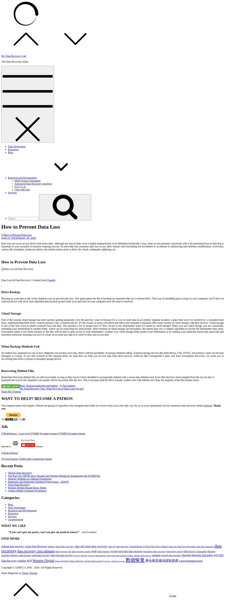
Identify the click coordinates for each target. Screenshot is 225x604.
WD (29, 560)
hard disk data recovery (130, 551)
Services (12, 192)
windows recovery (118, 561)
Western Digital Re (62, 561)
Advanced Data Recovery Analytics (33, 183)
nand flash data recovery (61, 555)
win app (107, 561)
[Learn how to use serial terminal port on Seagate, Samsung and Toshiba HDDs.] (35, 459)
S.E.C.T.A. (20, 186)
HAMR (114, 551)
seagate (156, 555)
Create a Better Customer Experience (27, 490)
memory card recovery (20, 555)
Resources (13, 149)
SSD (216, 555)
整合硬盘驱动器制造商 (161, 560)
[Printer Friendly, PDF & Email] (10, 386)
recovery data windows (97, 555)
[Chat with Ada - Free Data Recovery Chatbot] (172, 595)
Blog (10, 152)
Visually (51, 280)
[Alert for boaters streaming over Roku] (71, 433)
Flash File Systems (11, 391)
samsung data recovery (142, 555)
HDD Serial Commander (27, 180)
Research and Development (22, 177)
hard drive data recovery (154, 551)
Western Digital (43, 561)
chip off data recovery (118, 546)
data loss (173, 546)
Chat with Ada (22, 189)
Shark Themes (29, 573)
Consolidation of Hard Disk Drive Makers (148, 546)
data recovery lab (63, 551)
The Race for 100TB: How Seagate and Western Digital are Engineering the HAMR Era (54, 475)
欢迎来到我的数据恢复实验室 (191, 561)
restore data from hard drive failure (119, 555)
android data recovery (12, 546)
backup (51, 546)
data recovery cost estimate (36, 551)
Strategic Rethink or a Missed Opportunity (30, 478)
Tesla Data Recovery (19, 484)
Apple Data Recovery (36, 546)
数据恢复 (135, 560)
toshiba (22, 560)
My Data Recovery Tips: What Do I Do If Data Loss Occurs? (52, 388)
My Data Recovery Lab (13, 56)
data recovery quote (81, 551)
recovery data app (80, 555)
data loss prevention (47, 385)
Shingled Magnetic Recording (197, 555)
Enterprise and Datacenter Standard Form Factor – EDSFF (38, 481)
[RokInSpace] (15, 433)
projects (208, 405)
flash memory (103, 551)
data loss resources (205, 546)
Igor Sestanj (69, 385)
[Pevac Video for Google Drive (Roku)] (44, 433)
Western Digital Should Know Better (27, 487)
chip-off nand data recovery (90, 546)
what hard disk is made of (94, 561)
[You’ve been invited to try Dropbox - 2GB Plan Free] (9, 459)
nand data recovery (41, 555)
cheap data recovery (64, 546)
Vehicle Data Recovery (20, 473)
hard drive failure (175, 551)
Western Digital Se (76, 561)
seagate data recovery (171, 555)
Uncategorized (15, 519)
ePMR (94, 551)
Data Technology (17, 146)
